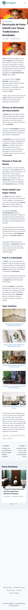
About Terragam (14, 593)
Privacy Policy (11, 590)
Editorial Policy (7, 587)
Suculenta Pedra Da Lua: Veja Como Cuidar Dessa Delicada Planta (21, 451)
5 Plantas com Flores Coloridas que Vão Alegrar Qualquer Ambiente (6, 451)
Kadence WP (15, 605)
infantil (10, 438)
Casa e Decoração (7, 21)
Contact (19, 590)
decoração (6, 435)
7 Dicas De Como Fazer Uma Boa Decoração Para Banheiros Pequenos (14, 491)
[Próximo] (24, 486)
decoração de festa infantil (17, 435)
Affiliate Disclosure (19, 587)
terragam (6, 38)
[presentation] (14, 478)
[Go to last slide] (4, 486)
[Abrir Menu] (24, 3)
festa (4, 438)
